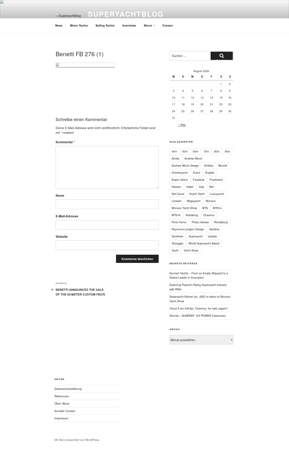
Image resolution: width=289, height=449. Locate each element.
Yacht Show (191, 250)
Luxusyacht (217, 194)
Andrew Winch (193, 158)
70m (206, 151)
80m (217, 151)
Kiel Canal (178, 194)
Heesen (176, 187)
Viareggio (177, 243)
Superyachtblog (126, 14)
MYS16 (176, 215)
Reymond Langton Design (188, 229)
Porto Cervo (179, 222)
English (209, 172)
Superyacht (196, 236)
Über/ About (61, 403)
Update (212, 236)
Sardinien (177, 236)
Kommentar (65, 142)
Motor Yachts (79, 25)
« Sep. (182, 125)
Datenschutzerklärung (68, 389)
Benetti (222, 165)
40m (174, 151)
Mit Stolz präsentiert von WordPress (76, 440)
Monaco (211, 201)
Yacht (175, 250)
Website (62, 236)
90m (227, 151)
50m (185, 151)
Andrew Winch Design (185, 165)
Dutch (196, 172)
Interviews (129, 25)
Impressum (61, 418)
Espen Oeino (180, 180)
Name (60, 195)
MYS (205, 208)
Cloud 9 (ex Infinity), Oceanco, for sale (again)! (198, 308)
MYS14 (217, 208)
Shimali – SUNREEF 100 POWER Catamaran (197, 316)
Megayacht (194, 201)
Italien (190, 187)
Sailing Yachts (105, 25)
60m (195, 151)
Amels (175, 158)
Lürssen (177, 201)
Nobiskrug (192, 215)
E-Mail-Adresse (67, 216)
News (59, 25)
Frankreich (216, 180)
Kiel (211, 187)
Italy (201, 187)
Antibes (208, 165)
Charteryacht (180, 172)
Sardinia (214, 229)
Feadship (198, 180)
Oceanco (208, 215)
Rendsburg (221, 222)
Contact (167, 25)
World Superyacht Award (204, 243)
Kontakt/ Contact (64, 411)
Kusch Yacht (197, 194)
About (148, 25)
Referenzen (61, 396)
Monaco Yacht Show (184, 208)
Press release (200, 222)
